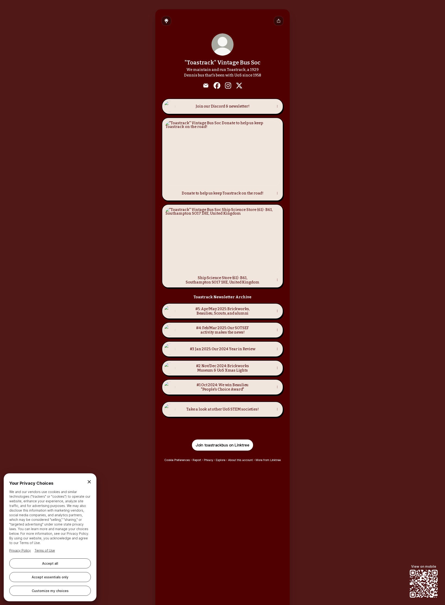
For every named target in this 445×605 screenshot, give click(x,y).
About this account (240, 460)
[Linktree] (166, 20)
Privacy (208, 460)
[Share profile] (278, 20)
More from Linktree (268, 460)
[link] (205, 85)
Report (197, 460)
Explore (220, 460)
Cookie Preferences (177, 460)
